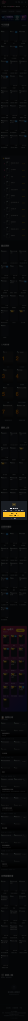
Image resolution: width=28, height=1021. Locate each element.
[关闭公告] (25, 503)
